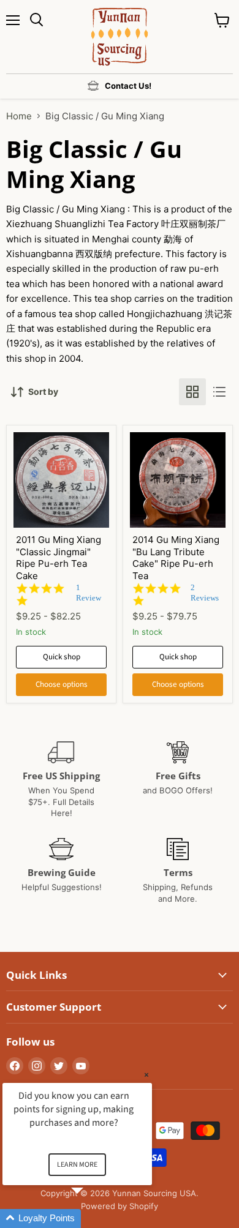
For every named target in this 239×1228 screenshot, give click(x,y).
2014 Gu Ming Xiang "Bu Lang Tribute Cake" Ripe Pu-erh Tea (175, 558)
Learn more (77, 1164)
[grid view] (192, 391)
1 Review (88, 592)
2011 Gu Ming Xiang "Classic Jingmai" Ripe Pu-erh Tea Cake (58, 558)
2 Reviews (205, 592)
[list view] (219, 391)
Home (19, 116)
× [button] (146, 1074)
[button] (92, 1218)
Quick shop (61, 656)
